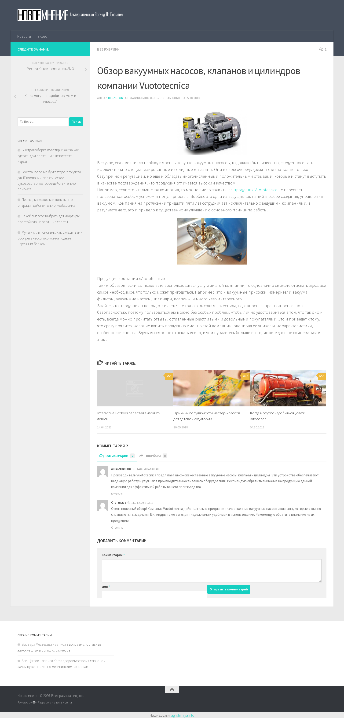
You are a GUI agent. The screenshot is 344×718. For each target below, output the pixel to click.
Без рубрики (108, 49)
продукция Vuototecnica (255, 189)
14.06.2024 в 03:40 (147, 469)
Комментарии (119, 455)
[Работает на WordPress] (34, 702)
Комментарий (113, 555)
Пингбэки (155, 455)
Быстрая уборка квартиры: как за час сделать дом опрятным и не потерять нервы (48, 156)
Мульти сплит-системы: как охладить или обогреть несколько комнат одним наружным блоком (50, 238)
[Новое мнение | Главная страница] (75, 15)
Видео (42, 36)
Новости (24, 36)
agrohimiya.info (182, 715)
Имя (106, 587)
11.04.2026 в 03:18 (142, 503)
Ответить (117, 494)
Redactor (115, 98)
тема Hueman (64, 702)
